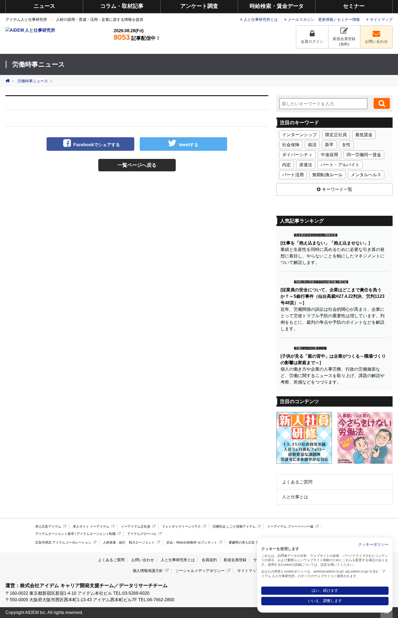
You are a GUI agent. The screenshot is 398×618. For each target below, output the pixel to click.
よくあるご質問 (297, 482)
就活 (312, 144)
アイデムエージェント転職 (96, 534)
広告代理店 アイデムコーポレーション (63, 542)
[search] (382, 103)
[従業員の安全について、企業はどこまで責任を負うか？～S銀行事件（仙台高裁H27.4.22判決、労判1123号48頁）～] (332, 296)
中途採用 (329, 154)
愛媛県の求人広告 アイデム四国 (252, 542)
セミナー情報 (348, 19)
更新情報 (325, 19)
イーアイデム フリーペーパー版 (290, 526)
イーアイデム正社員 (135, 526)
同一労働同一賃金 (364, 154)
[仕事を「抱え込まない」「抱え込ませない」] (325, 243)
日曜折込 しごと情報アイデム (234, 526)
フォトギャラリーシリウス (181, 526)
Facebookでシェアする (96, 144)
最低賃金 (364, 134)
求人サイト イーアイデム (91, 526)
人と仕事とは (295, 497)
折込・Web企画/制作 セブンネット (192, 542)
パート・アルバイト (340, 164)
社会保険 (290, 144)
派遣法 (305, 164)
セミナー (354, 6)
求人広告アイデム (48, 526)
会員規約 (209, 560)
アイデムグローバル (141, 534)
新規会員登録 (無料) (344, 41)
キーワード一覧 (337, 189)
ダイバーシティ (297, 154)
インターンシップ (299, 134)
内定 (286, 164)
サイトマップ (381, 19)
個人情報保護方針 (148, 570)
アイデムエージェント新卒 (54, 534)
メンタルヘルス (366, 174)
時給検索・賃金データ (277, 6)
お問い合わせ (376, 41)
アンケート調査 (199, 6)
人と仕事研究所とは (261, 19)
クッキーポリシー (373, 544)
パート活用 (293, 174)
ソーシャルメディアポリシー (200, 570)
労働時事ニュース (33, 81)
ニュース (44, 6)
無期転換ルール (327, 174)
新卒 (329, 144)
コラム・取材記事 (121, 6)
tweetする (188, 144)
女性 (346, 144)
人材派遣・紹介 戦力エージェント (129, 542)
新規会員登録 (235, 560)
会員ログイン (312, 41)
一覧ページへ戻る (137, 165)
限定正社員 (336, 134)
